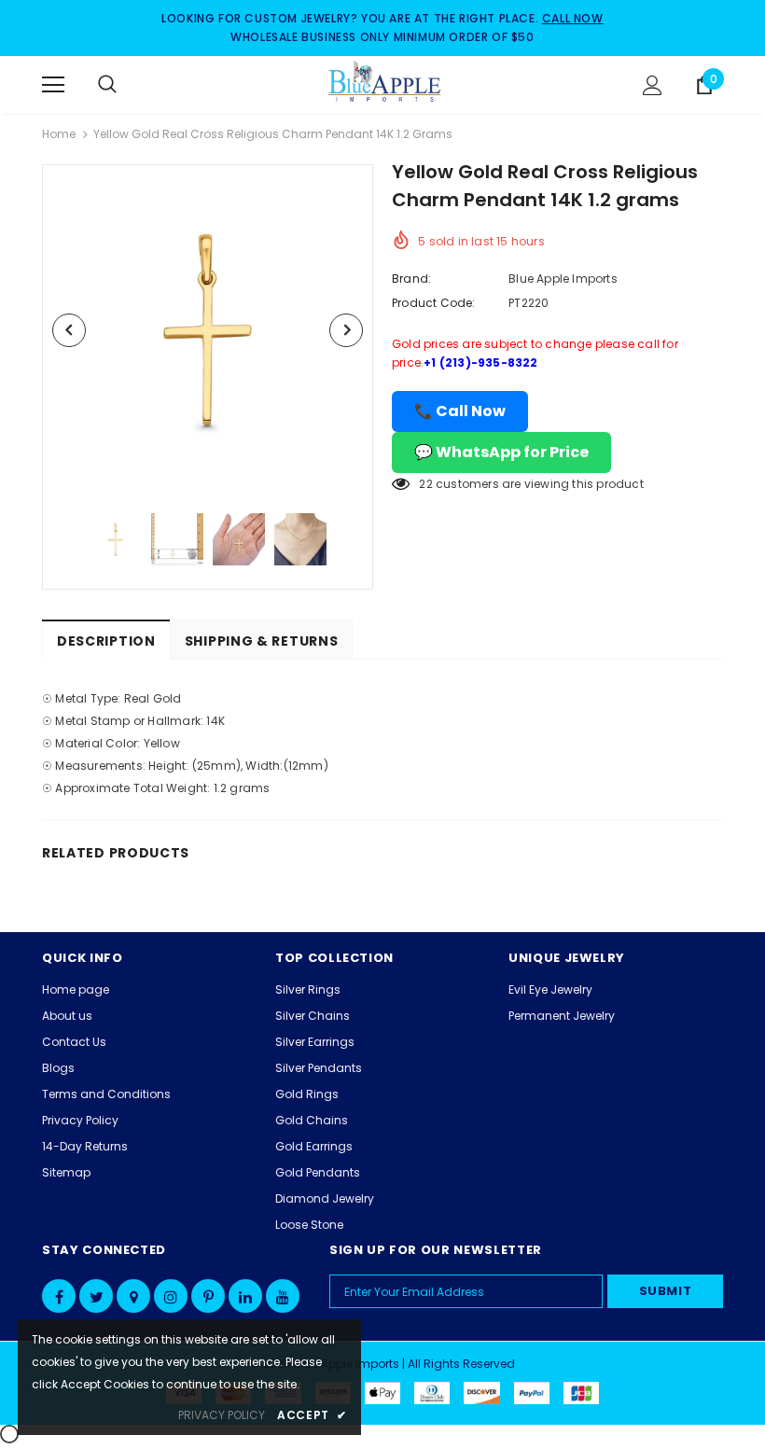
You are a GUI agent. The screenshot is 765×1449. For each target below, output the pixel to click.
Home (59, 134)
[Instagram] (171, 1296)
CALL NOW (573, 18)
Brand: (411, 278)
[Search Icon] (126, 85)
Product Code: (434, 303)
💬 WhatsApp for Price (501, 452)
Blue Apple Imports (563, 278)
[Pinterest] (208, 1296)
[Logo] (385, 84)
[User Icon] (652, 85)
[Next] (346, 330)
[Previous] (69, 330)
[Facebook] (59, 1296)
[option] (207, 329)
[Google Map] (133, 1296)
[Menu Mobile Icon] (53, 85)
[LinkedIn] (245, 1296)
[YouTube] (282, 1296)
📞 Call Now (460, 411)
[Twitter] (96, 1296)
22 (425, 484)
